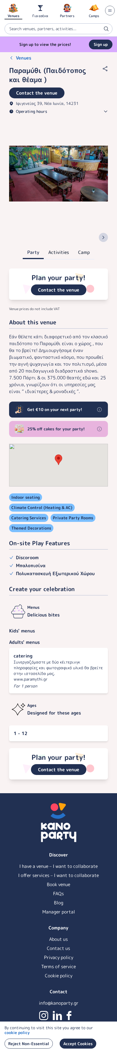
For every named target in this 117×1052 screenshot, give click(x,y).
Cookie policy (58, 975)
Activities (58, 252)
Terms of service (58, 966)
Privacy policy (58, 957)
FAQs (58, 893)
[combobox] (58, 28)
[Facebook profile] (69, 1015)
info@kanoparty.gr (58, 1003)
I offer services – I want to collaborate (58, 875)
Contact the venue (58, 290)
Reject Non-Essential (28, 1043)
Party (33, 252)
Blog (58, 903)
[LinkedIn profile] (57, 1015)
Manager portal (58, 912)
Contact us (58, 948)
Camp (84, 252)
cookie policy (17, 1032)
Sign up (101, 44)
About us (58, 939)
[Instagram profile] (43, 1015)
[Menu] (110, 10)
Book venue (58, 884)
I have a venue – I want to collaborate (58, 866)
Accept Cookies (78, 1043)
